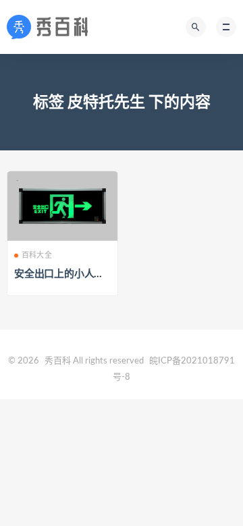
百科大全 (37, 255)
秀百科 (58, 361)
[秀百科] (51, 26)
